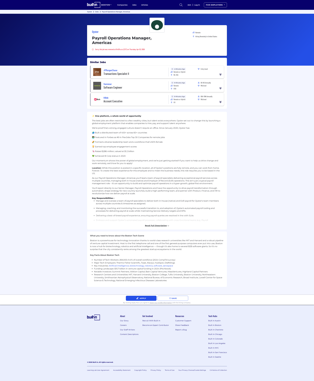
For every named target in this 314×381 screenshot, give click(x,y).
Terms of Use (169, 370)
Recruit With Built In (151, 321)
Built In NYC (213, 348)
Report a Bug (181, 330)
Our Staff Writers (127, 330)
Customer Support (183, 321)
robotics (149, 266)
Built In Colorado (215, 339)
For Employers (214, 5)
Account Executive (113, 101)
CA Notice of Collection (218, 370)
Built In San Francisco (217, 352)
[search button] (181, 5)
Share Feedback (182, 325)
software (158, 266)
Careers (123, 325)
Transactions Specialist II (116, 73)
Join (189, 5)
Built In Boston (214, 325)
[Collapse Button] (220, 74)
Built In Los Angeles (216, 343)
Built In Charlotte (215, 330)
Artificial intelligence (119, 266)
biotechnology (137, 266)
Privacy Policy (156, 370)
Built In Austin (214, 321)
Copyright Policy (140, 370)
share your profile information (161, 303)
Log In (197, 5)
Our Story (124, 321)
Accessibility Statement (122, 370)
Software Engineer (113, 87)
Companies (122, 5)
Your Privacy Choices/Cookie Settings (192, 370)
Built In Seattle (214, 357)
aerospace (168, 266)
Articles (144, 5)
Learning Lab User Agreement (98, 370)
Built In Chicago (215, 334)
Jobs (134, 5)
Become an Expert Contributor (155, 325)
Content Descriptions (129, 334)
